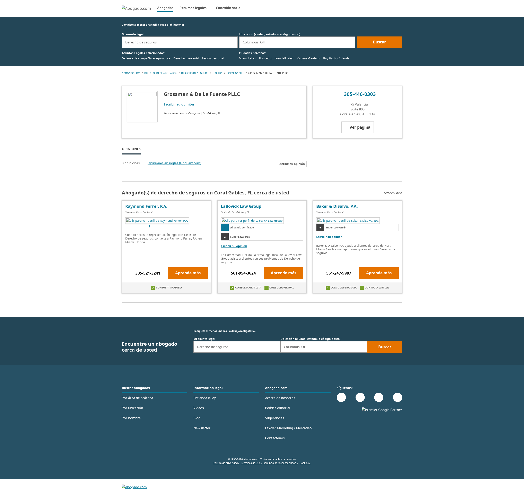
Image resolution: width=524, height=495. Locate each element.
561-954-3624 (243, 273)
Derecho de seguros (194, 73)
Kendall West (285, 58)
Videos (198, 408)
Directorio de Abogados (160, 73)
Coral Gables (235, 73)
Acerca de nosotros (280, 398)
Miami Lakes (247, 58)
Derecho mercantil (186, 58)
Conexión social (229, 8)
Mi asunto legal (132, 34)
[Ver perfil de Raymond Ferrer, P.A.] (157, 220)
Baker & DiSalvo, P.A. (337, 206)
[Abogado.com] (136, 8)
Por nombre (131, 418)
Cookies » (305, 463)
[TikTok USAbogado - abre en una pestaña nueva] (378, 397)
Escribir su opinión (179, 104)
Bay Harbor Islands (336, 58)
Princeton (265, 58)
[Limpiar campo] (232, 42)
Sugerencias (274, 418)
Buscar (379, 42)
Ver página (360, 127)
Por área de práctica (137, 398)
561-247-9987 (338, 273)
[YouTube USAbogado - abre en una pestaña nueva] (397, 397)
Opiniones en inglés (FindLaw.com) (174, 163)
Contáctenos (275, 438)
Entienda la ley (204, 398)
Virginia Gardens (308, 58)
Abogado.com (131, 73)
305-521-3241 (147, 273)
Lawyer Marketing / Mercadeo (288, 428)
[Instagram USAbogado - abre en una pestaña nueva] (360, 397)
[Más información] (142, 163)
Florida (217, 73)
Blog (196, 418)
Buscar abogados (136, 388)
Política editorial (277, 408)
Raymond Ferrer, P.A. (146, 206)
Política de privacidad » (226, 463)
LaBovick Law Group (241, 206)
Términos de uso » (251, 463)
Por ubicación (132, 408)
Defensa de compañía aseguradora (146, 58)
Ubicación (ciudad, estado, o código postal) (269, 34)
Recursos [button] (193, 8)
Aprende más (188, 273)
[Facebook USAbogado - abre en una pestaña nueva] (341, 397)
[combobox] (180, 42)
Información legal (208, 388)
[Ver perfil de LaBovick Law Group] (252, 220)
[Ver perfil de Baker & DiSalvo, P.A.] (348, 220)
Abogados (165, 7)
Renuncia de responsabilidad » (280, 463)
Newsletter (201, 428)
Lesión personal (213, 58)
